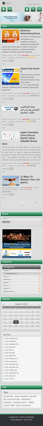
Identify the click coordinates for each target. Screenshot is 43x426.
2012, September (12, 373)
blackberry (26, 399)
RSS (39, 270)
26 (16, 311)
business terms (20, 402)
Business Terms (9, 291)
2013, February (11, 358)
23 (38, 322)
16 (38, 318)
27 (21, 311)
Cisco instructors (23, 405)
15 (32, 318)
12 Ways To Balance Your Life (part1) (30, 179)
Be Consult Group (11, 399)
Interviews (7, 279)
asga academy (21, 396)
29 (32, 325)
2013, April (10, 353)
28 (27, 311)
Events (7, 288)
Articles (11, 194)
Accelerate (8, 396)
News (11, 60)
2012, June (9, 379)
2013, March (10, 356)
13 (21, 318)
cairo (31, 402)
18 (10, 322)
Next (36, 202)
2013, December (11, 338)
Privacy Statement (16, 420)
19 (16, 322)
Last (21, 205)
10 (31, 202)
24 (5, 311)
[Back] (10, 9)
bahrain (33, 396)
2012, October (11, 370)
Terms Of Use (28, 420)
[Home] (3, 9)
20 (21, 322)
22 (32, 322)
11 (10, 318)
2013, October (10, 341)
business (7, 402)
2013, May (9, 350)
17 (5, 322)
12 (16, 318)
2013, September (12, 344)
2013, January (11, 361)
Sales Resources (12, 273)
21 (27, 322)
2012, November (11, 367)
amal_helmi (25, 55)
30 (38, 325)
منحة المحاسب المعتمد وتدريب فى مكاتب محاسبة (29, 109)
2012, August (10, 376)
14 (27, 318)
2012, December (11, 364)
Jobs (6, 285)
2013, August (10, 347)
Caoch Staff (8, 405)
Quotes (6, 282)
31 (5, 329)
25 (10, 311)
